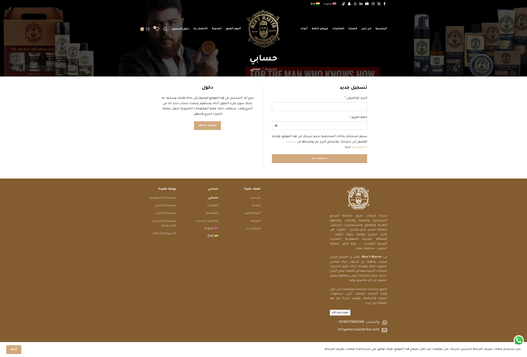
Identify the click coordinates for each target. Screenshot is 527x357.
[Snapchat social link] (349, 4)
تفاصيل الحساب (206, 221)
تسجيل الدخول (207, 125)
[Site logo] (263, 29)
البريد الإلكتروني (356, 98)
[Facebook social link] (384, 4)
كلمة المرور (358, 117)
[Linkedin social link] (361, 4)
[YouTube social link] (367, 4)
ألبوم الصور (252, 213)
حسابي (213, 198)
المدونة (255, 221)
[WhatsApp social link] (355, 4)
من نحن (255, 198)
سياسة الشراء (165, 213)
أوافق (13, 349)
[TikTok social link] (343, 4)
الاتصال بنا (253, 229)
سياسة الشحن (165, 205)
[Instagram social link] (373, 4)
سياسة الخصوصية (162, 198)
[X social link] (379, 4)
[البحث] (165, 29)
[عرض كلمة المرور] (276, 125)
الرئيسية (271, 69)
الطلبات (212, 205)
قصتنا (256, 205)
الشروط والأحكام (164, 233)
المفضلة (212, 213)
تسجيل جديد (319, 158)
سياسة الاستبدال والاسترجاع (164, 223)
